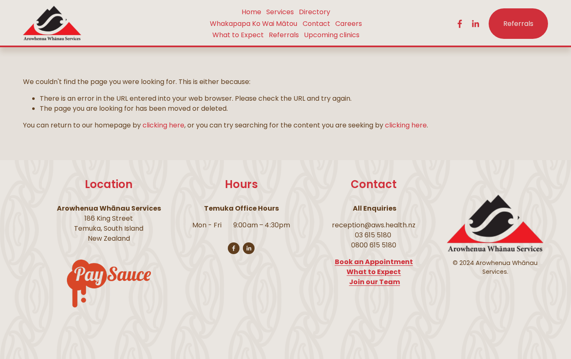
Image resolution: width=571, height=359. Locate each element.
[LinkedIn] (475, 24)
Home (251, 12)
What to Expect (238, 35)
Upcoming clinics (331, 35)
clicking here (163, 125)
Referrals (284, 35)
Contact (316, 23)
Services (280, 12)
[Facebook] (460, 24)
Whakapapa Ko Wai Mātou (253, 23)
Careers (348, 23)
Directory (314, 12)
